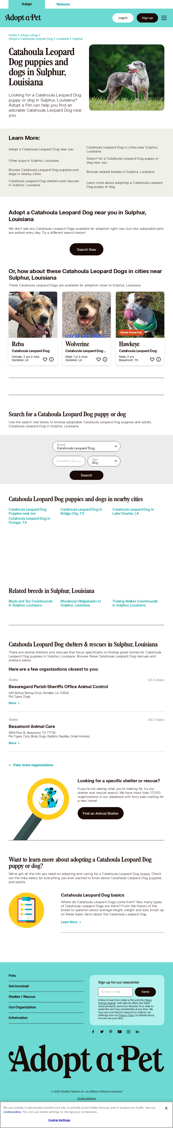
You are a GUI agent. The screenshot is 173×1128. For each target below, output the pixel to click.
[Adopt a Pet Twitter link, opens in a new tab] (103, 1031)
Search (86, 475)
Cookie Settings (86, 1098)
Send (145, 991)
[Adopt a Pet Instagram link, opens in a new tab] (129, 1031)
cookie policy (12, 1112)
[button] (45, 359)
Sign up (147, 18)
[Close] (166, 1108)
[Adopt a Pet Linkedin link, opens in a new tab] (137, 1031)
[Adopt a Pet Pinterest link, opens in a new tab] (111, 1031)
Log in (123, 18)
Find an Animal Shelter (101, 813)
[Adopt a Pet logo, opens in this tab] (86, 1066)
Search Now (86, 249)
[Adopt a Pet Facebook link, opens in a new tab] (94, 1031)
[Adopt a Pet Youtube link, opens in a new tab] (120, 1031)
